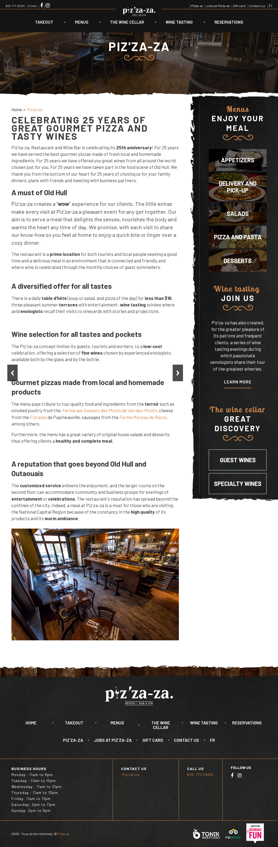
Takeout (44, 22)
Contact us (257, 6)
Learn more (237, 381)
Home (16, 109)
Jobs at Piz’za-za (218, 6)
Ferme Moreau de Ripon (142, 417)
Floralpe (38, 417)
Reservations (228, 22)
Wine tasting (179, 22)
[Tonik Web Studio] (206, 833)
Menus (81, 22)
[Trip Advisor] (233, 833)
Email (33, 6)
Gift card (239, 6)
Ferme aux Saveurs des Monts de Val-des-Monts (109, 410)
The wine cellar (127, 22)
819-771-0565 (15, 6)
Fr (271, 5)
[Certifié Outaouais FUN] (255, 833)
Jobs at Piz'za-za (113, 740)
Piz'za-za (197, 6)
